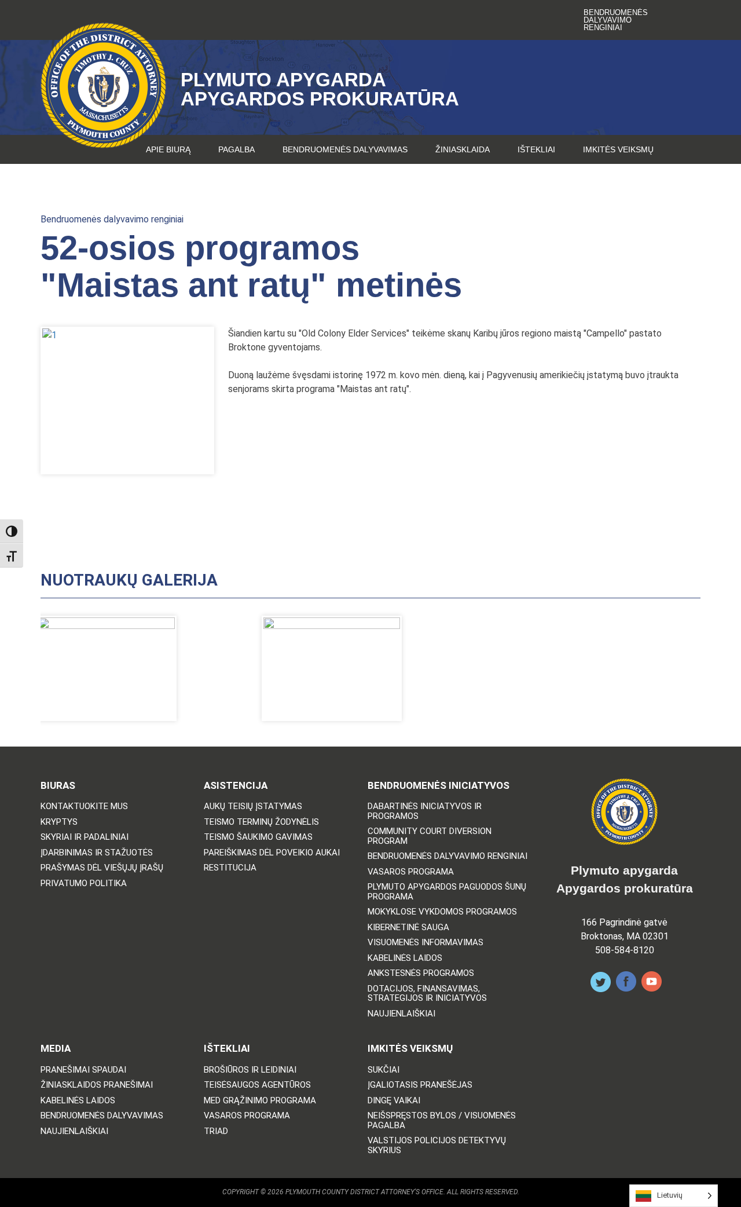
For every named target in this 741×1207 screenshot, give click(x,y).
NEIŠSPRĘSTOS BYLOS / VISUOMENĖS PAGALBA (442, 1120)
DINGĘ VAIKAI (394, 1101)
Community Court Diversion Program (429, 836)
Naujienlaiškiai (401, 1014)
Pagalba (236, 149)
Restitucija (230, 868)
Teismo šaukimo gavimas (258, 837)
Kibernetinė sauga (408, 927)
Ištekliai (536, 149)
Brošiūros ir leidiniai (250, 1070)
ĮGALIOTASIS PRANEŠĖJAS (420, 1085)
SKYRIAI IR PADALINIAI (85, 837)
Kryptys (59, 822)
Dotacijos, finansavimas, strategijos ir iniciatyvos (427, 993)
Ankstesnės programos (421, 973)
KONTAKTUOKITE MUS (84, 806)
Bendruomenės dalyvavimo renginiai (616, 20)
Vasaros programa (411, 872)
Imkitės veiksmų (618, 149)
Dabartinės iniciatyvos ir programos (425, 811)
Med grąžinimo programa (260, 1101)
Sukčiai (383, 1070)
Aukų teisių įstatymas (253, 806)
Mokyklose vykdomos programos (442, 912)
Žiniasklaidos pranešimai (97, 1085)
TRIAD (216, 1131)
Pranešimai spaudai (83, 1070)
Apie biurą (168, 149)
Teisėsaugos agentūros (257, 1085)
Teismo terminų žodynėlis (261, 822)
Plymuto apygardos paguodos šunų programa (447, 891)
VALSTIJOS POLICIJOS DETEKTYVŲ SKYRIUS (437, 1145)
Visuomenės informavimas (425, 943)
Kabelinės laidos (405, 958)
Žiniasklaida (462, 149)
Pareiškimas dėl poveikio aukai (272, 853)
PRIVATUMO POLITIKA (84, 883)
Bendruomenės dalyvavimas (345, 149)
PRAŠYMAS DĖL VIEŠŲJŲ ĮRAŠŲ (102, 868)
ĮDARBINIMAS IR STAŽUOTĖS (97, 853)
